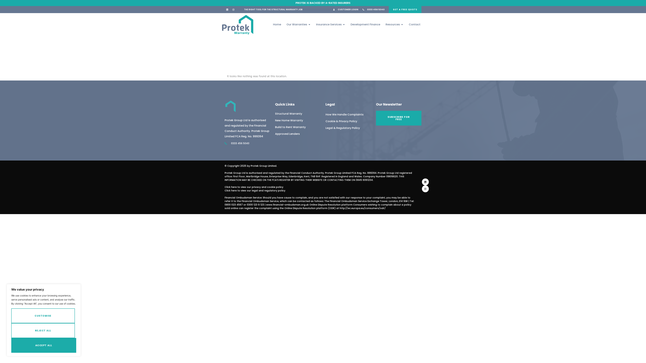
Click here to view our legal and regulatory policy (255, 190)
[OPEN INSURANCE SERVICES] (344, 25)
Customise (43, 315)
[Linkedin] (227, 9)
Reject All (43, 330)
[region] (44, 320)
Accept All (43, 345)
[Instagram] (233, 9)
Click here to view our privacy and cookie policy (254, 187)
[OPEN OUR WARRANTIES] (309, 25)
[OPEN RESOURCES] (402, 25)
